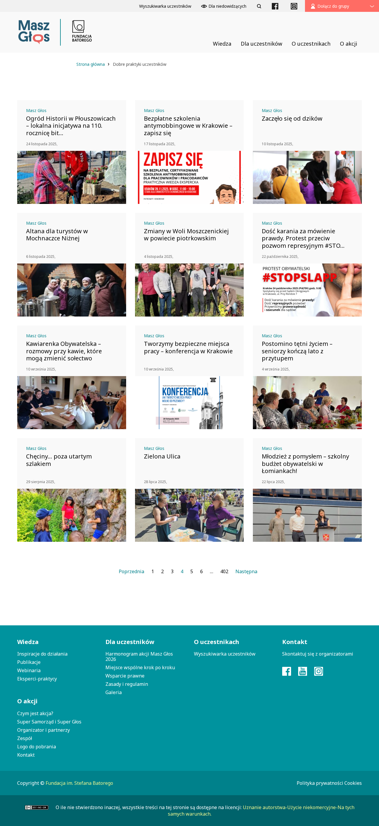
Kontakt (26, 755)
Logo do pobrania (36, 746)
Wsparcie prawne (124, 675)
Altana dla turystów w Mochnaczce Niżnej (57, 235)
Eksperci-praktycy (37, 678)
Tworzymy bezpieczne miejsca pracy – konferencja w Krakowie (188, 347)
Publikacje (29, 662)
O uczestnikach (216, 642)
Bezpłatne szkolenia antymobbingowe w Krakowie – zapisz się (188, 125)
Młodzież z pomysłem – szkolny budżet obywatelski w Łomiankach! (305, 463)
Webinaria (29, 670)
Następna (246, 571)
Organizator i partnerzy (43, 730)
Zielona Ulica (162, 456)
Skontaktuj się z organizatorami (317, 654)
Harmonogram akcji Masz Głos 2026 (139, 656)
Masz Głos (36, 110)
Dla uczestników (129, 642)
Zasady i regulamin (126, 684)
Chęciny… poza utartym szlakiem (59, 460)
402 (224, 571)
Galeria (113, 692)
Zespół (24, 738)
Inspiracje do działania (42, 654)
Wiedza (27, 642)
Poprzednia (131, 571)
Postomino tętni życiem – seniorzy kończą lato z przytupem (297, 351)
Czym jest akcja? (35, 713)
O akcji (27, 701)
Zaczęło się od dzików (292, 118)
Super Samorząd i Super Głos (49, 721)
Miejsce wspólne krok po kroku (140, 667)
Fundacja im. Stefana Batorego (79, 783)
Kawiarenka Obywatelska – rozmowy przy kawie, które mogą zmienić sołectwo (64, 351)
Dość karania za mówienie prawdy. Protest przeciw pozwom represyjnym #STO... (303, 238)
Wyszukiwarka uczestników (225, 654)
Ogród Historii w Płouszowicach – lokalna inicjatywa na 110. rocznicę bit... (71, 125)
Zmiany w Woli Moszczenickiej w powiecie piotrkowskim (186, 235)
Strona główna (91, 64)
